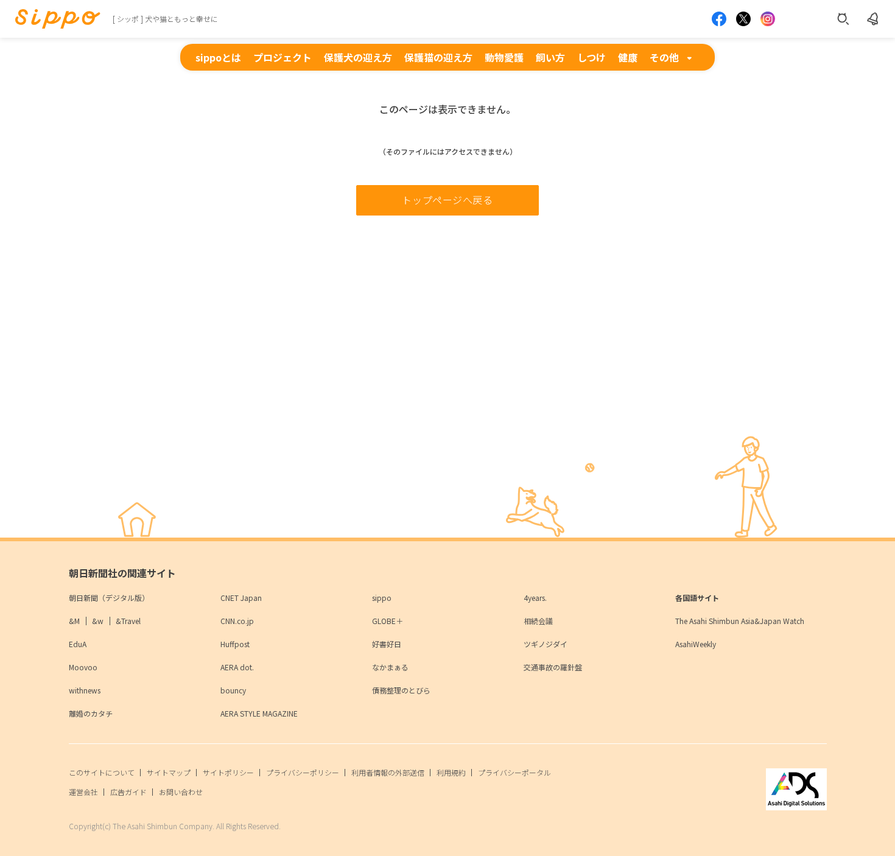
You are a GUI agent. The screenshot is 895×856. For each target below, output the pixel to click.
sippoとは (218, 57)
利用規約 (451, 772)
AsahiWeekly (695, 644)
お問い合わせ (181, 792)
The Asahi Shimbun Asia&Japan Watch (739, 621)
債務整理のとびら (401, 690)
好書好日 (386, 644)
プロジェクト (282, 57)
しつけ (591, 57)
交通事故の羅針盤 (553, 667)
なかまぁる (390, 667)
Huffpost (235, 644)
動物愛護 (504, 57)
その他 (664, 57)
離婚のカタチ (91, 713)
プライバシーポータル (514, 772)
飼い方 (550, 57)
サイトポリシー (228, 772)
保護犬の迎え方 (358, 57)
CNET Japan (241, 597)
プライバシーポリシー (302, 772)
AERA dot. (237, 667)
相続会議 (538, 621)
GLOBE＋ (387, 621)
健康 (627, 57)
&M (74, 621)
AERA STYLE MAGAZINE (259, 713)
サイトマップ (169, 772)
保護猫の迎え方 (438, 57)
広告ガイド (128, 792)
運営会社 (83, 792)
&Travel (128, 621)
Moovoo (83, 667)
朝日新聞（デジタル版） (109, 597)
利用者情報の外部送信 (387, 772)
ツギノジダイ (545, 644)
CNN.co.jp (237, 621)
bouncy (233, 690)
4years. (535, 597)
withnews (84, 690)
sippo (381, 597)
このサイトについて (102, 772)
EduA (77, 644)
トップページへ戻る (447, 199)
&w (98, 621)
